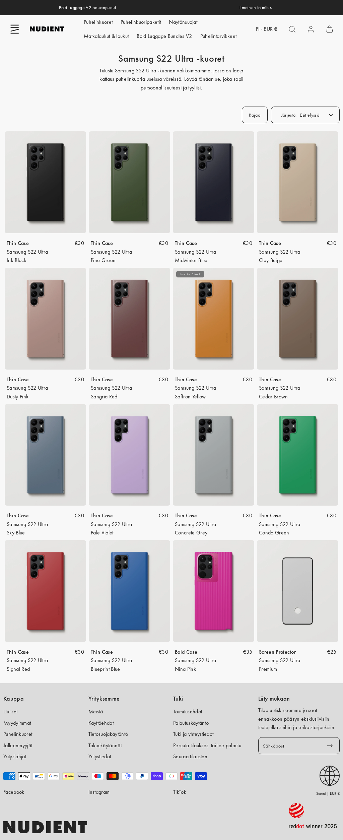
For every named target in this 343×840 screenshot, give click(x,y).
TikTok (179, 791)
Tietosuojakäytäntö (108, 733)
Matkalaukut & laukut (106, 36)
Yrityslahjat (14, 756)
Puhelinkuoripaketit (141, 21)
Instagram (99, 791)
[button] (14, 29)
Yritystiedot (99, 756)
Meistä (95, 711)
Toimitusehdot (187, 711)
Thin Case (18, 243)
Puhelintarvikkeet (218, 36)
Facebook (13, 791)
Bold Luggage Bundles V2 (164, 36)
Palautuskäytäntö (191, 722)
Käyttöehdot (101, 722)
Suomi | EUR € (328, 793)
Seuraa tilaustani (190, 756)
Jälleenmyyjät (17, 745)
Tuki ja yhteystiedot (193, 733)
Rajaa (255, 115)
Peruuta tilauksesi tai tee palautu (207, 745)
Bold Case (186, 651)
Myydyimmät (17, 722)
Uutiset (10, 711)
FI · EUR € (266, 29)
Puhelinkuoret (98, 21)
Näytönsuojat (183, 21)
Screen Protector (277, 651)
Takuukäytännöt (105, 745)
